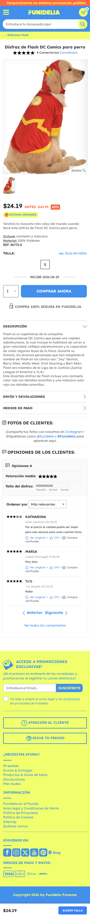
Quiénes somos (15, 826)
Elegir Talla (73, 910)
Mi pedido (11, 766)
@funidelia (45, 436)
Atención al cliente (48, 723)
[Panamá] (7, 853)
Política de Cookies (18, 817)
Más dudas (12, 784)
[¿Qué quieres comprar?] (6, 12)
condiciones (71, 699)
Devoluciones (14, 779)
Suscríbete (69, 688)
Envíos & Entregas (17, 770)
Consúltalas (68, 53)
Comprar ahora (54, 291)
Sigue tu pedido (47, 738)
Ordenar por (16, 504)
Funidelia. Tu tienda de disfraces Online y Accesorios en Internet (44, 12)
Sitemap (10, 822)
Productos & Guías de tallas (25, 775)
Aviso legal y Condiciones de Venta (31, 808)
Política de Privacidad (20, 813)
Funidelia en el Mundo (21, 804)
